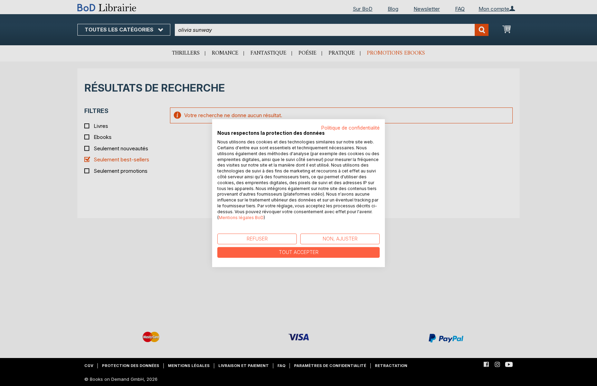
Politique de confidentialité (350, 127)
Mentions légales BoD (241, 217)
